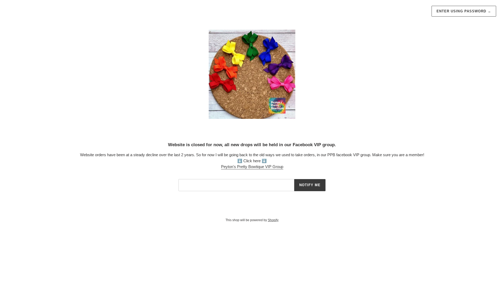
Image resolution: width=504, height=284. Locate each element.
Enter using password (464, 11)
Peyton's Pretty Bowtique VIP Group (252, 166)
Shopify (273, 220)
